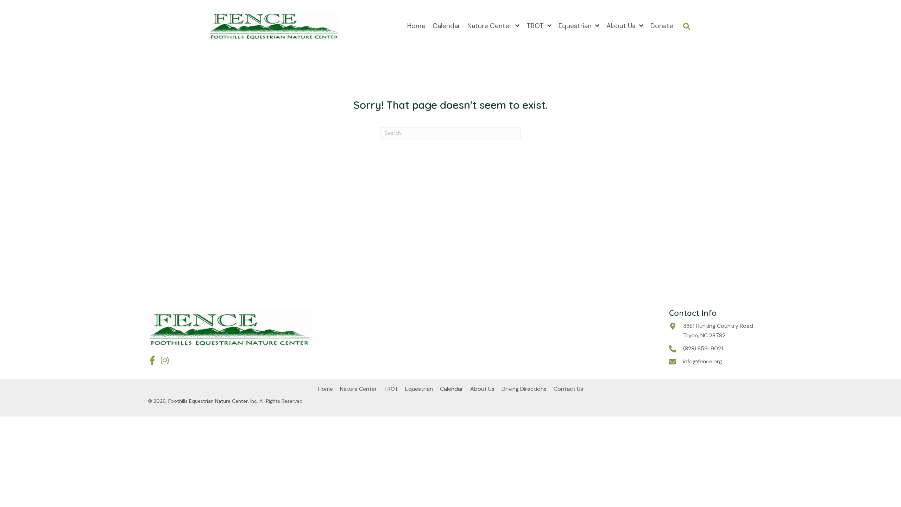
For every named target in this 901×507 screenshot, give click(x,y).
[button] (152, 360)
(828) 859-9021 (703, 348)
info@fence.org (702, 361)
